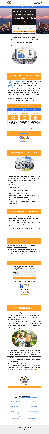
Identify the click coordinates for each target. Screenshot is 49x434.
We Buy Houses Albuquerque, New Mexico (16, 416)
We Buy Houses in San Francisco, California (33, 413)
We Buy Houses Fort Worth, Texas (33, 406)
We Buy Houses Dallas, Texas (15, 418)
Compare (19, 6)
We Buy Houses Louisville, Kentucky (15, 411)
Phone (18, 28)
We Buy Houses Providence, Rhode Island (33, 418)
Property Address (24, 25)
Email (30, 28)
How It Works (15, 6)
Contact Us (31, 6)
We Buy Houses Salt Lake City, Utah (15, 413)
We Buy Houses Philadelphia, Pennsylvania (33, 411)
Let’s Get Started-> (24, 134)
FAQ (27, 6)
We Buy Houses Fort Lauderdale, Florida (16, 404)
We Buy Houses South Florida (24, 420)
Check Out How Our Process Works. (24, 41)
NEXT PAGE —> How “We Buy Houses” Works (24, 387)
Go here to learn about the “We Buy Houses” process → (24, 240)
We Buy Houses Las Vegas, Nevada (33, 409)
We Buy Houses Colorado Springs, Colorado (33, 404)
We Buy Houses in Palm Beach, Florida (15, 406)
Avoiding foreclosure (19, 82)
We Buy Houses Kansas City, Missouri (33, 408)
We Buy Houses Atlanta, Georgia (33, 401)
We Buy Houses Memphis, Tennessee (15, 409)
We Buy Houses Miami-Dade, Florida (33, 416)
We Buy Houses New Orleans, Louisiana (16, 408)
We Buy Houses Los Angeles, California (16, 401)
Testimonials (24, 6)
